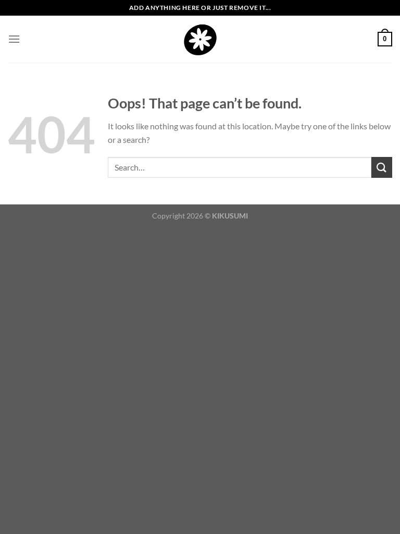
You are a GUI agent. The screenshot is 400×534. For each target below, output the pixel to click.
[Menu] (14, 39)
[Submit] (381, 167)
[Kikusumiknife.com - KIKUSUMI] (200, 39)
